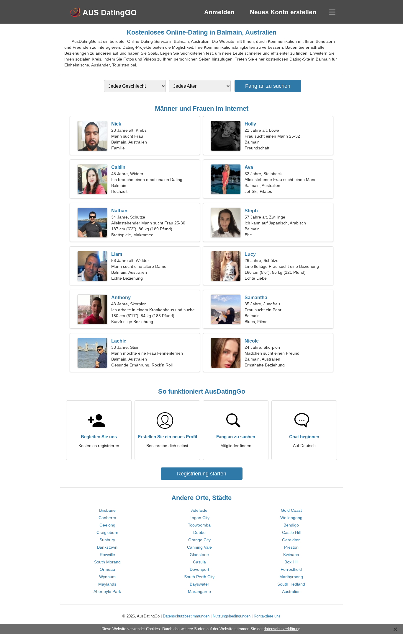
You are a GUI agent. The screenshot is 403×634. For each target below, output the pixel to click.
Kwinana (291, 554)
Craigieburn (107, 532)
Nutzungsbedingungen (231, 616)
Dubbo (199, 532)
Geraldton (291, 539)
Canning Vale (199, 547)
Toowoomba (199, 525)
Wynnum (107, 576)
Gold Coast (291, 510)
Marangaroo (199, 591)
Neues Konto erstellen (283, 12)
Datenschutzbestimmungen (186, 616)
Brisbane (107, 510)
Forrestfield (291, 569)
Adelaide (199, 510)
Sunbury (107, 539)
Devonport (199, 569)
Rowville (107, 554)
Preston (291, 547)
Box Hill (291, 562)
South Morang (107, 562)
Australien (291, 591)
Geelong (107, 525)
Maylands (107, 584)
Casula (199, 562)
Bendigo (291, 525)
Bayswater (199, 584)
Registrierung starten (201, 474)
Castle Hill (291, 532)
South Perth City (199, 576)
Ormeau (107, 569)
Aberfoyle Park (107, 591)
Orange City (199, 539)
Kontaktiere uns (267, 616)
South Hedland (291, 584)
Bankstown (107, 547)
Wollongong (291, 517)
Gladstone (199, 554)
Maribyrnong (291, 576)
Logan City (199, 517)
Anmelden (219, 12)
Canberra (107, 517)
